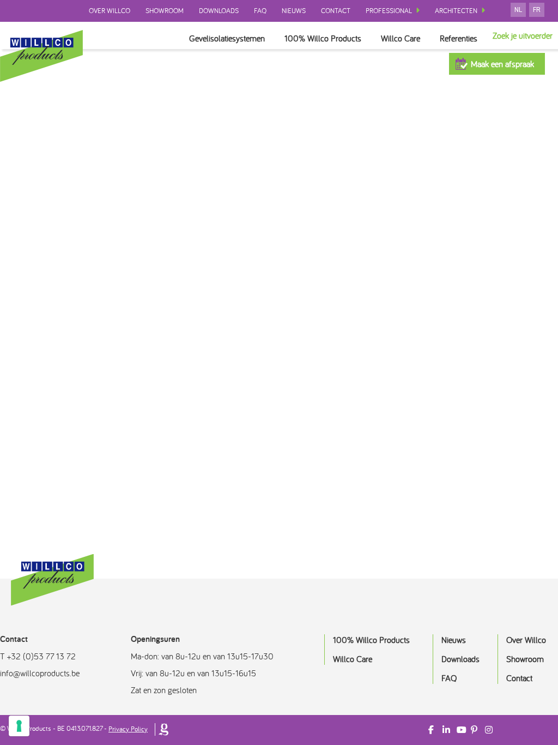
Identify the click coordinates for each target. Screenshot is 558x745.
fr (537, 10)
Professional (389, 10)
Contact (335, 10)
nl (518, 10)
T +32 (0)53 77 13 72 (38, 656)
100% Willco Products (322, 38)
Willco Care (400, 38)
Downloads (219, 10)
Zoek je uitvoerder (523, 35)
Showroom (164, 10)
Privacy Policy (128, 729)
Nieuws (294, 10)
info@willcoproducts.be (40, 673)
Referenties (458, 38)
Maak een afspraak (502, 63)
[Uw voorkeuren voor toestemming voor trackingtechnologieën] (19, 726)
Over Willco (109, 10)
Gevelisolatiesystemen (227, 38)
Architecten (456, 10)
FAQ (260, 10)
